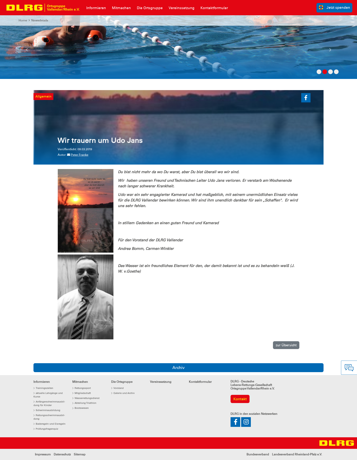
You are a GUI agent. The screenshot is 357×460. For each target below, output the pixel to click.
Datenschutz (62, 454)
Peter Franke (79, 155)
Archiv (178, 367)
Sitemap (80, 454)
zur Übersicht (286, 345)
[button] (27, 51)
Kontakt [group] (240, 399)
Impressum (43, 454)
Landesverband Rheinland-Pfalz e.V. (297, 454)
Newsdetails (39, 20)
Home (23, 20)
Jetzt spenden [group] (338, 7)
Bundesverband (258, 454)
